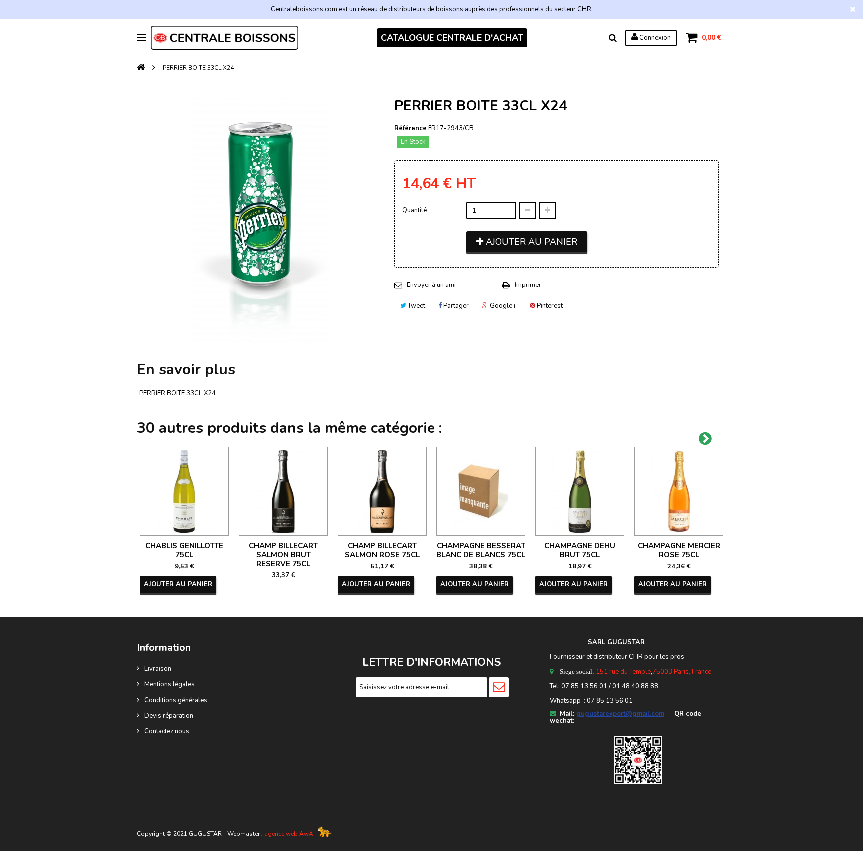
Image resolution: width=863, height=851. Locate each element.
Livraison (157, 668)
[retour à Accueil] (141, 68)
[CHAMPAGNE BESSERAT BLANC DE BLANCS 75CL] (480, 491)
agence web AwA (288, 834)
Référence (410, 128)
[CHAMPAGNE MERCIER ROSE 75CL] (678, 491)
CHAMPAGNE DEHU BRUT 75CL (579, 550)
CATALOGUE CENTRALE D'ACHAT (452, 38)
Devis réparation (168, 715)
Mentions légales (169, 684)
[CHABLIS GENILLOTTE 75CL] (184, 491)
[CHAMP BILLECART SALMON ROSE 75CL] (382, 491)
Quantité (414, 210)
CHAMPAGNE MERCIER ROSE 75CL (679, 550)
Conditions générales (175, 700)
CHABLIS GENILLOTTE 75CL (184, 550)
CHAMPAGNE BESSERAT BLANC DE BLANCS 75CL (480, 550)
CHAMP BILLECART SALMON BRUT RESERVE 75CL (283, 554)
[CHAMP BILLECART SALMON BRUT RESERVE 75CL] (283, 491)
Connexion (654, 37)
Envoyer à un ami (431, 285)
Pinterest (549, 305)
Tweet (415, 305)
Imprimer (528, 285)
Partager (455, 305)
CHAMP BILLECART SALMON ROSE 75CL (382, 550)
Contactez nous (166, 731)
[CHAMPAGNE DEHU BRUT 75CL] (579, 491)
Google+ (502, 305)
